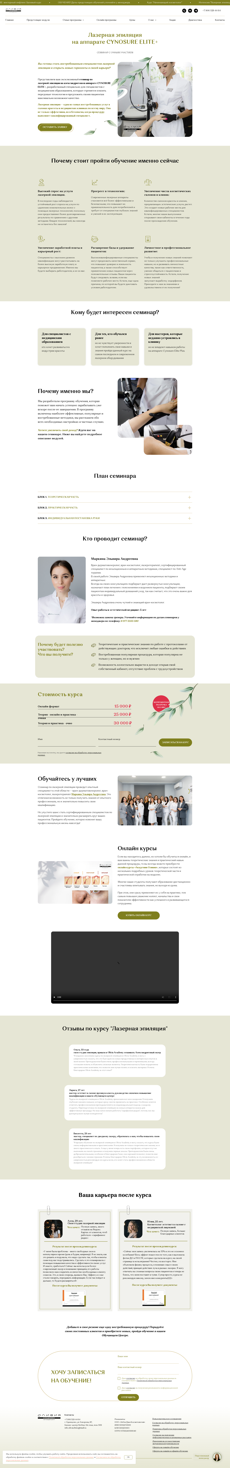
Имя (40, 739)
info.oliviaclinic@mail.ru (75, 1428)
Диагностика (195, 20)
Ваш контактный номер (129, 1367)
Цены (132, 20)
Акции (172, 20)
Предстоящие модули (38, 20)
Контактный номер (109, 739)
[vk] (190, 11)
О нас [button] (151, 20)
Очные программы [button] (72, 20)
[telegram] (196, 11)
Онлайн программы (106, 20)
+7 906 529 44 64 (212, 11)
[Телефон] (184, 11)
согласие (130, 1378)
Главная (9, 20)
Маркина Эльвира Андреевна (88, 794)
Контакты (220, 20)
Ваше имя (123, 1356)
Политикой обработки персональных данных (71, 1457)
